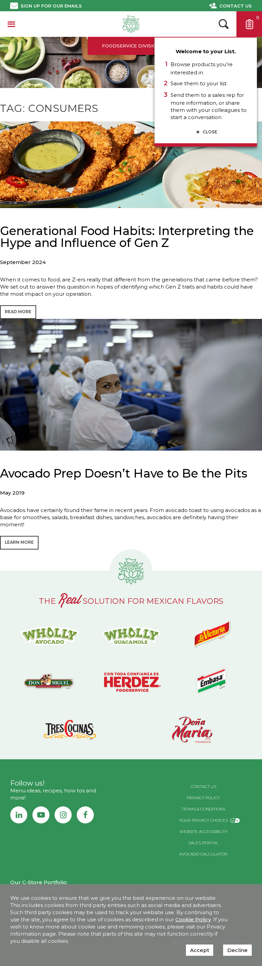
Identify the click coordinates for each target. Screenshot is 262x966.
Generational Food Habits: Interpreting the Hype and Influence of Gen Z (127, 237)
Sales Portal (203, 842)
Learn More (19, 542)
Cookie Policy (193, 919)
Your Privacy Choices (203, 820)
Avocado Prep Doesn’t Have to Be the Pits (123, 473)
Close (209, 131)
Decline (237, 950)
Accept (199, 950)
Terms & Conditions (203, 809)
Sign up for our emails (51, 6)
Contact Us (235, 6)
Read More (18, 311)
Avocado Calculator (203, 854)
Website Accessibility (203, 831)
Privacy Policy (203, 797)
